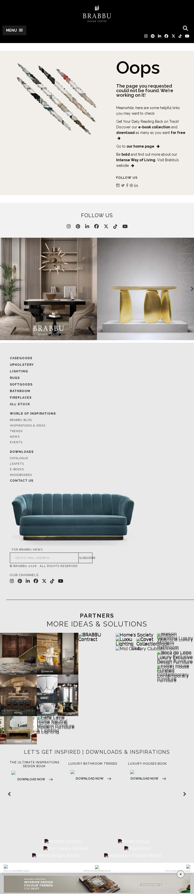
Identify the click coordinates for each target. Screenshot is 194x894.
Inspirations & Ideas (27, 425)
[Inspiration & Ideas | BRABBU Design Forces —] (97, 13)
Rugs (15, 378)
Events (16, 442)
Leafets (17, 463)
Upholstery (22, 365)
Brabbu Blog (21, 420)
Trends (16, 431)
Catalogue (19, 458)
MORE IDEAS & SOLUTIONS (97, 624)
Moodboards (21, 475)
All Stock (20, 404)
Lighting (19, 371)
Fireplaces (21, 397)
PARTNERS (97, 615)
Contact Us (21, 480)
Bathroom (20, 391)
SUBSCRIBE (85, 558)
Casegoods (21, 358)
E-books (17, 469)
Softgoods (21, 384)
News (15, 436)
